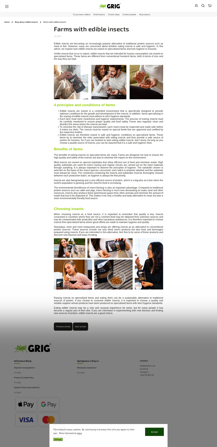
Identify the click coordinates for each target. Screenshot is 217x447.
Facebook (144, 369)
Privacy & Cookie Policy (24, 377)
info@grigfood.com (147, 366)
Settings (58, 439)
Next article (80, 326)
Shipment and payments (24, 367)
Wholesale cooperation (87, 367)
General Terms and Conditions (27, 387)
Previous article (63, 326)
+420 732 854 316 (147, 375)
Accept (154, 431)
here (79, 433)
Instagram (144, 372)
